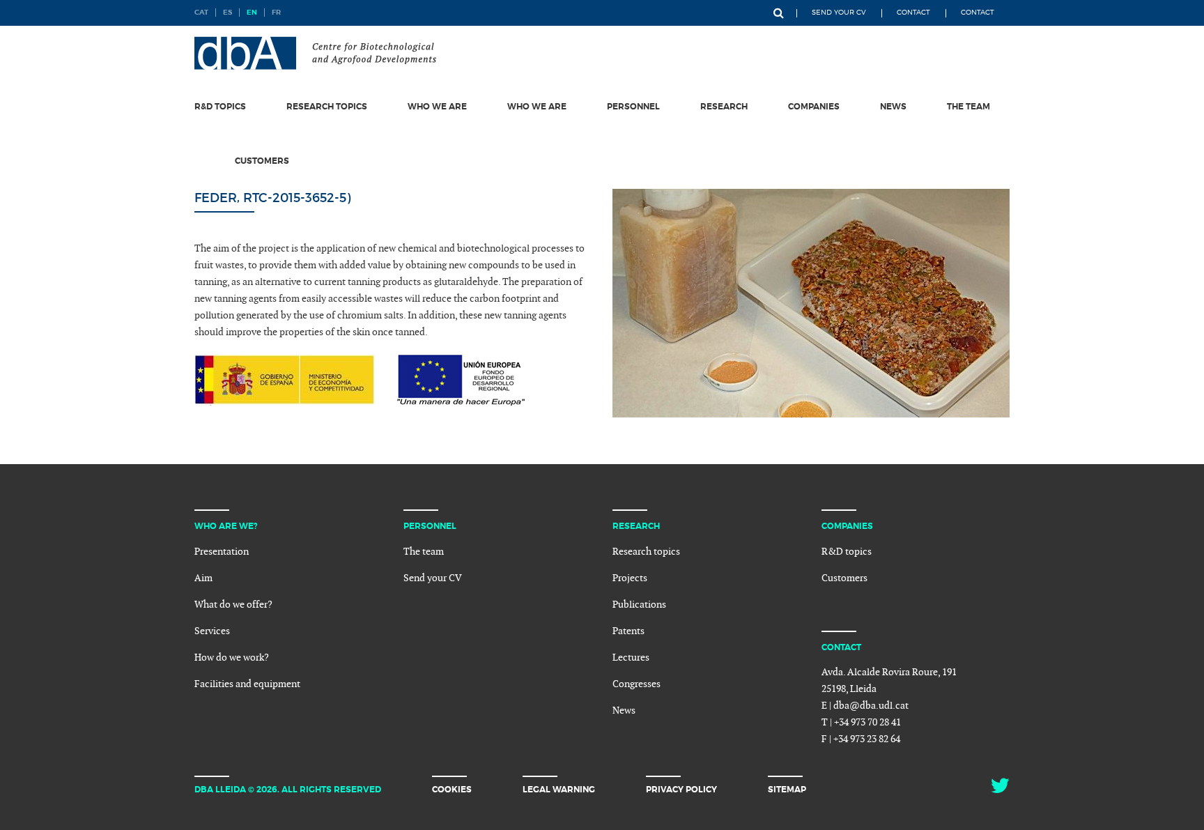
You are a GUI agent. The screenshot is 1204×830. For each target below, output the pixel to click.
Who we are (437, 106)
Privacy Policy (681, 789)
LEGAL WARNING (559, 789)
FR (276, 12)
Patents (628, 631)
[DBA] (315, 53)
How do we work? (231, 657)
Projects (629, 578)
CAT (201, 12)
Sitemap (787, 789)
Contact (913, 12)
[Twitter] (1000, 790)
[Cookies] (521, 789)
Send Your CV (839, 12)
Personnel (633, 106)
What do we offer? (233, 604)
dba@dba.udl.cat (871, 706)
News (893, 106)
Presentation (221, 552)
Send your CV (432, 578)
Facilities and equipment (247, 684)
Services (212, 631)
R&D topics (220, 106)
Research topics (326, 106)
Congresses (636, 684)
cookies (452, 789)
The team (968, 106)
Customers (262, 161)
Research (724, 106)
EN (252, 12)
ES (227, 12)
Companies (814, 106)
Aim (203, 578)
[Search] (778, 13)
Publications (639, 604)
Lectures (630, 657)
